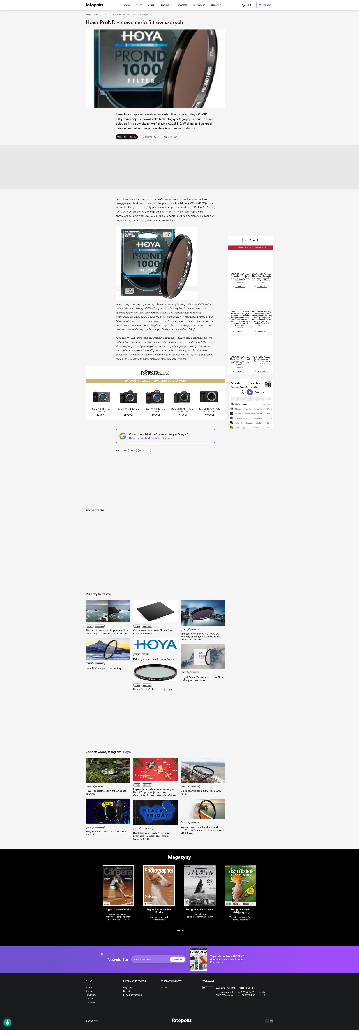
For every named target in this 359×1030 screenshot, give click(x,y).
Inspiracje (166, 5)
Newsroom (91, 994)
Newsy (127, 5)
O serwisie (90, 1002)
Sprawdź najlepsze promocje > (250, 247)
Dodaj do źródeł (125, 137)
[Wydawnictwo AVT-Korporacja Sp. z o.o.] (207, 992)
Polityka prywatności (132, 994)
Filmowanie (199, 5)
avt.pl (262, 995)
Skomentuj (147, 137)
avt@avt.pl (264, 992)
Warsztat (182, 5)
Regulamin (128, 987)
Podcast (267, 5)
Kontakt (89, 987)
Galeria (164, 987)
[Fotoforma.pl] (155, 374)
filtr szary (144, 450)
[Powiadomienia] (7, 1022)
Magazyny (216, 5)
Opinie (151, 5)
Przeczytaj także (98, 594)
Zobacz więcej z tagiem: (108, 752)
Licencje (127, 991)
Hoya (125, 450)
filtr (133, 450)
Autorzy (89, 998)
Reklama (90, 991)
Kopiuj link (168, 137)
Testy (139, 5)
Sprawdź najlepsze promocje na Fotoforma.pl (155, 380)
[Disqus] (155, 551)
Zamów (179, 930)
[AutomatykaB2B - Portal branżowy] (182, 1021)
